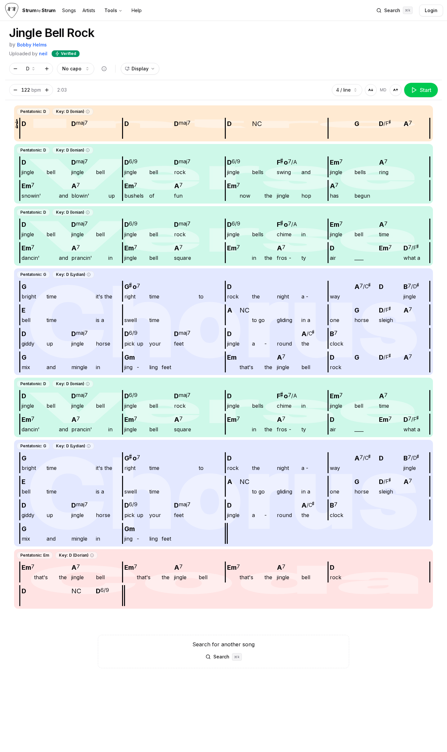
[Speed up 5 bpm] (47, 90)
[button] (88, 112)
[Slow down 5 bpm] (15, 90)
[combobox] (31, 68)
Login (431, 10)
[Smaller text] (371, 90)
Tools (110, 10)
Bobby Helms (32, 44)
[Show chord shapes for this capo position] (104, 69)
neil (43, 53)
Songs (69, 10)
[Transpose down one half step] (15, 68)
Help (137, 10)
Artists (88, 10)
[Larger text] (396, 90)
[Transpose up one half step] (47, 68)
